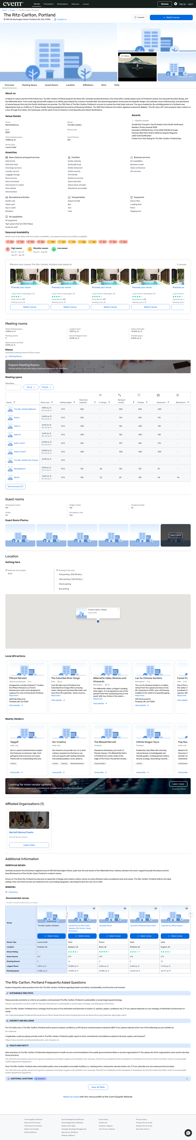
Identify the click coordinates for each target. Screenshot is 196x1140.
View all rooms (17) (15, 486)
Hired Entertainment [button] (77, 763)
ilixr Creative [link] (59, 742)
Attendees (9, 383)
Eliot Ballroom (19, 469)
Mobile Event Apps (68, 1126)
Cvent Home (103, 1119)
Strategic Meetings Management (74, 1129)
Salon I (17, 417)
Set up (29, 387)
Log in (190, 4)
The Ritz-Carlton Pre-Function (27, 460)
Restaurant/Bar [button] (100, 763)
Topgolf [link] (14, 742)
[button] (58, 52)
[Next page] (182, 286)
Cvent (4, 10)
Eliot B (16, 477)
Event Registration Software (72, 1123)
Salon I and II (19, 443)
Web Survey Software (70, 1132)
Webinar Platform (68, 1135)
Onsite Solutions (30, 1132)
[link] (27, 731)
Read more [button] (13, 695)
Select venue (172, 17)
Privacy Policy (141, 1119)
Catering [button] (64, 763)
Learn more (29, 845)
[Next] (185, 683)
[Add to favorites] (94, 908)
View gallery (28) (185, 77)
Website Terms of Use (144, 1126)
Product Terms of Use (144, 1123)
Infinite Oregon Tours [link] (147, 742)
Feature (45, 387)
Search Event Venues (32, 1123)
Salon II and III (20, 452)
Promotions (48, 4)
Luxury (86, 4)
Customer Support (106, 1126)
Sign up (182, 4)
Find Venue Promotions (33, 1126)
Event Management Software (73, 1119)
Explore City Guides (31, 1129)
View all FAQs (98, 1087)
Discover (75, 4)
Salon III (17, 434)
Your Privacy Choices (107, 1129)
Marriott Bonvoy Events (21, 832)
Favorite (140, 17)
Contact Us (103, 1123)
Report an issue (71, 1096)
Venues (37, 4)
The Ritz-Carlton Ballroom (25, 409)
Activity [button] (13, 763)
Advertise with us (142, 1129)
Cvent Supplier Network (33, 1119)
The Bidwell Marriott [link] (105, 742)
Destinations (62, 4)
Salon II (17, 426)
